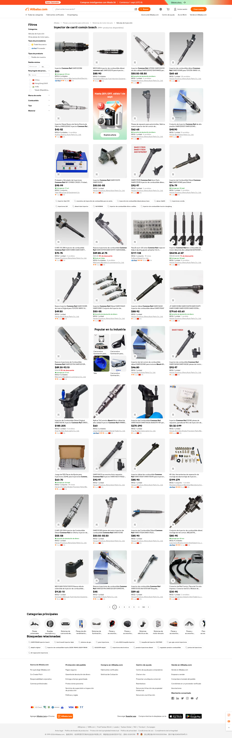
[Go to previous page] (110, 607)
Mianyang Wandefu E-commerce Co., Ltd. (108, 262)
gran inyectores (103, 642)
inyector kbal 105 (63, 201)
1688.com (91, 727)
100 (143, 607)
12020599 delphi (100, 647)
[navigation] (39, 315)
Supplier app (131, 716)
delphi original (35, 647)
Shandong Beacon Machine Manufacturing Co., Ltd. (186, 485)
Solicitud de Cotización (109, 674)
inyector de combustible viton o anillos (123, 206)
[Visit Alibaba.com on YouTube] (192, 698)
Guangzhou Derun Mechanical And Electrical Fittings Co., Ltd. (72, 78)
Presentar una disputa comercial (148, 679)
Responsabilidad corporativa (40, 679)
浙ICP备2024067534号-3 (177, 734)
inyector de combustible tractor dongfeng (157, 206)
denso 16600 (160, 201)
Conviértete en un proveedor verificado (186, 684)
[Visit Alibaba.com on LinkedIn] (177, 698)
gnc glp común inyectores (178, 642)
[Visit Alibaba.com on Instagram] (187, 698)
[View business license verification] (138, 734)
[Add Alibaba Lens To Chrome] (65, 716)
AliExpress (81, 727)
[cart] (168, 10)
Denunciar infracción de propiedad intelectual (149, 689)
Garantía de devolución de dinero (77, 674)
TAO (134, 727)
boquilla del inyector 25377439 (152, 642)
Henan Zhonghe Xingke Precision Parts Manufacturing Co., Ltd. (186, 431)
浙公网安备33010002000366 (155, 734)
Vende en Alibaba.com (179, 670)
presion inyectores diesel (144, 647)
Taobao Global (126, 727)
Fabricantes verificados (109, 670)
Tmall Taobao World (104, 727)
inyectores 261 (63, 206)
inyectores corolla (178, 201)
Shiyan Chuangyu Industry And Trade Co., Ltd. (186, 597)
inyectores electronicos (121, 647)
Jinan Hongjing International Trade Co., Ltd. (109, 431)
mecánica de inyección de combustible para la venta (94, 201)
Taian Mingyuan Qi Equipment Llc (67, 192)
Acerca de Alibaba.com (39, 665)
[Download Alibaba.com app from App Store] (176, 716)
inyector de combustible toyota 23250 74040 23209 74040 (67, 647)
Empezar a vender (178, 674)
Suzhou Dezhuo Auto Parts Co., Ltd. (68, 135)
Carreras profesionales (38, 684)
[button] (135, 9)
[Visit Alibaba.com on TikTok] (197, 698)
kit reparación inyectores (39, 653)
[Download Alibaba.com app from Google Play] (193, 716)
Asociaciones (176, 688)
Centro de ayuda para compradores (149, 670)
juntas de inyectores (195, 647)
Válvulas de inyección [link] (124, 23)
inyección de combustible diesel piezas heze (134, 201)
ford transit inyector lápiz (65, 642)
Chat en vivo (140, 674)
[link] (229, 715)
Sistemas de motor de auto (103, 23)
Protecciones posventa (74, 684)
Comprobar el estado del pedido (183, 679)
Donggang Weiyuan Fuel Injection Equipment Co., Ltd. (110, 79)
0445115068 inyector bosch (40, 642)
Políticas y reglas (71, 695)
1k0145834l (99, 206)
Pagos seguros (71, 670)
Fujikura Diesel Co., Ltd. (140, 258)
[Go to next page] (148, 607)
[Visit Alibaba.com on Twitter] (182, 698)
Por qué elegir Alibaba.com (40, 670)
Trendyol (141, 727)
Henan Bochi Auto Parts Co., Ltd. (181, 135)
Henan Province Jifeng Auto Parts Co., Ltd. (147, 81)
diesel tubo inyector (81, 206)
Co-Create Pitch (36, 674)
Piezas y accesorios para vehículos (76, 23)
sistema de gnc (86, 642)
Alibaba (56, 23)
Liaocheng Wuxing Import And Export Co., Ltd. (186, 543)
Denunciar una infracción (145, 695)
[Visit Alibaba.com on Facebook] (172, 698)
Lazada (116, 727)
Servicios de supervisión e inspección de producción (79, 689)
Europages (151, 727)
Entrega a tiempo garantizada (76, 679)
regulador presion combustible (170, 647)
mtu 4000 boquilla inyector (125, 642)
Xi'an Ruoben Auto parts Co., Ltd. (67, 431)
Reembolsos (140, 684)
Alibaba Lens (42, 716)
